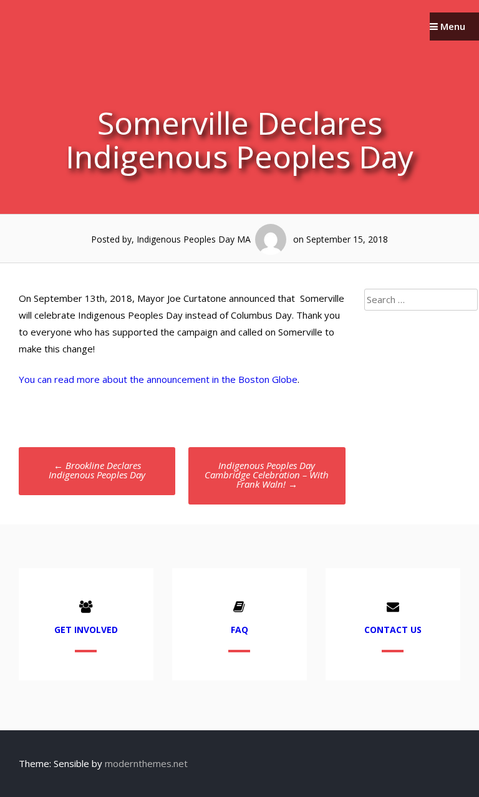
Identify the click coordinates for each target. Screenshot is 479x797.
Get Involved (86, 629)
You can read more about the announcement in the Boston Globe (158, 379)
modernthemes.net (146, 763)
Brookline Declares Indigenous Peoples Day (97, 470)
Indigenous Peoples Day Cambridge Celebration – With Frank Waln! (267, 474)
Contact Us (393, 629)
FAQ (239, 629)
